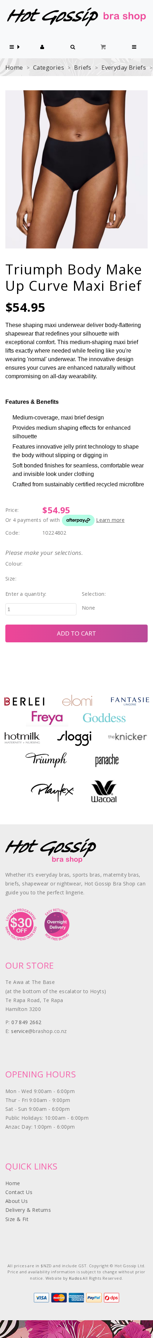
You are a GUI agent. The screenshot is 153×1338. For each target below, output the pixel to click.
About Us (16, 1201)
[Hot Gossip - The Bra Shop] (76, 16)
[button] (11, 47)
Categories (48, 67)
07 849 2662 (26, 1022)
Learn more (110, 520)
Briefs (82, 67)
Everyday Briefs (123, 67)
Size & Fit (16, 1219)
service (19, 1031)
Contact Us (18, 1192)
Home (14, 67)
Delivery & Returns (28, 1209)
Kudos (75, 1278)
